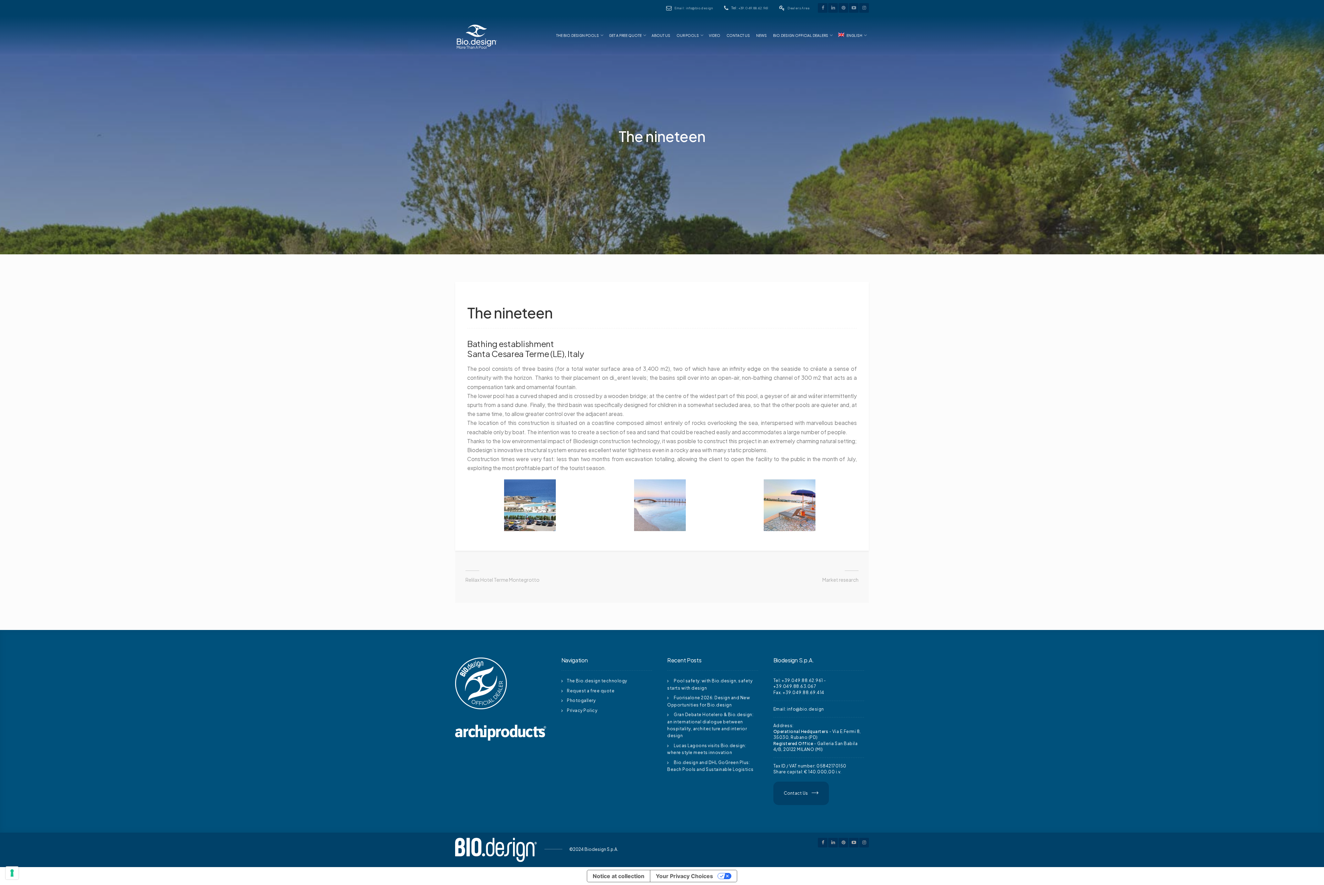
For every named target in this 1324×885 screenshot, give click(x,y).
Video (714, 35)
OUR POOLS (687, 35)
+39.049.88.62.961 (754, 8)
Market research (840, 580)
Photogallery (581, 700)
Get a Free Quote (625, 35)
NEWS (761, 35)
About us (661, 35)
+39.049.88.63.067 (794, 686)
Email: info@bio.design (693, 8)
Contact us (738, 35)
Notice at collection (618, 876)
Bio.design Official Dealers (800, 35)
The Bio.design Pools (577, 35)
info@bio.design (805, 709)
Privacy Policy (582, 710)
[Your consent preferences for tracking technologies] (12, 872)
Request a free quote (590, 690)
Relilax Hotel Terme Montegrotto (502, 580)
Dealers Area (799, 8)
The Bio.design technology (597, 680)
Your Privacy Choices (684, 876)
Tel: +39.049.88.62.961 (798, 680)
